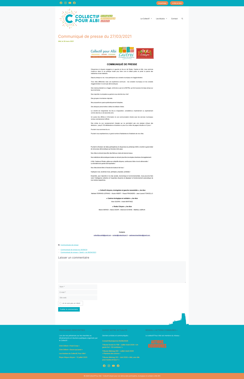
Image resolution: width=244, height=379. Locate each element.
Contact (174, 19)
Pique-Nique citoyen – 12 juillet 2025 (73, 357)
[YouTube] (70, 4)
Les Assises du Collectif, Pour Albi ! (72, 353)
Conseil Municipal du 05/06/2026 (115, 341)
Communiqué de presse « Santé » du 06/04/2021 (78, 252)
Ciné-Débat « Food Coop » (69, 346)
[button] (182, 19)
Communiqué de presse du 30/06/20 (74, 250)
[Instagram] (65, 4)
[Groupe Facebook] (74, 4)
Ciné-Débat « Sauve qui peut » (71, 350)
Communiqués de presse (69, 245)
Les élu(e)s (160, 19)
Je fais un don (177, 3)
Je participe (162, 3)
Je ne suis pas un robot (71, 303)
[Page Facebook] (61, 4)
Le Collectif (145, 19)
